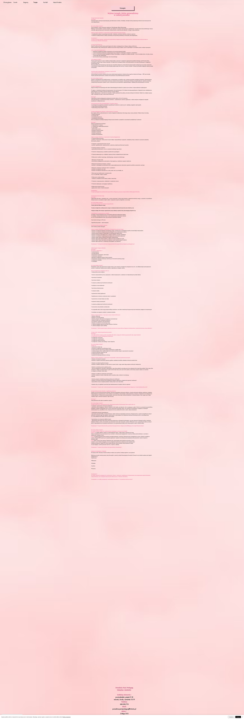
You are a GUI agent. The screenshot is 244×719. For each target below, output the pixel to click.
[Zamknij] (242, 717)
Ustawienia (231, 717)
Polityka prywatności (66, 717)
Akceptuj (238, 717)
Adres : (124, 711)
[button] (122, 8)
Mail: (124, 706)
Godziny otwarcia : (124, 695)
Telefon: (124, 702)
